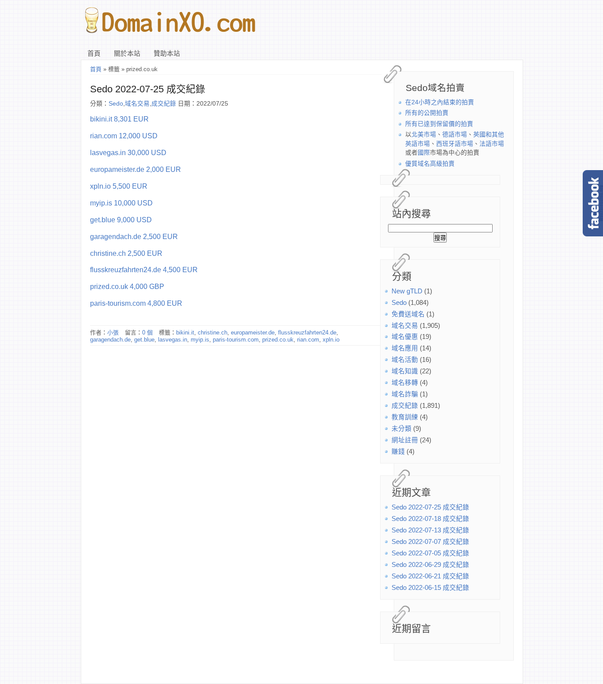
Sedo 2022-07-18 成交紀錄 (430, 518)
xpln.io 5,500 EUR (118, 186)
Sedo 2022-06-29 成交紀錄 (430, 564)
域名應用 (405, 348)
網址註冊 (405, 440)
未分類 (401, 428)
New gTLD (407, 291)
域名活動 (405, 359)
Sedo (399, 302)
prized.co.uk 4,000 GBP (127, 286)
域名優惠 (405, 336)
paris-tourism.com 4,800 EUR (136, 303)
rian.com (308, 339)
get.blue (144, 339)
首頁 (94, 53)
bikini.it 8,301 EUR (119, 119)
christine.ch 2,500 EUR (126, 253)
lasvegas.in (172, 339)
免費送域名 (408, 314)
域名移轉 (405, 382)
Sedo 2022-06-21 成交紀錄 (430, 576)
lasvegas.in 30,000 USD (128, 152)
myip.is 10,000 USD (121, 203)
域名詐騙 (405, 394)
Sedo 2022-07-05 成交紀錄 (430, 553)
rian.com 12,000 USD (124, 136)
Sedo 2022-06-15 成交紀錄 (430, 587)
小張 (113, 332)
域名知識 (405, 371)
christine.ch (212, 332)
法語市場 (491, 144)
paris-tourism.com (236, 339)
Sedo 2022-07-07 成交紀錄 (430, 541)
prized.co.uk (278, 339)
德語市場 (454, 134)
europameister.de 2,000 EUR (135, 169)
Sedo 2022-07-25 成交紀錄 (430, 507)
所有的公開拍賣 (426, 113)
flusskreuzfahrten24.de (307, 332)
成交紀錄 (405, 405)
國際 (424, 152)
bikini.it (185, 332)
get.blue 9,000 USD (121, 220)
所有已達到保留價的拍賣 (439, 124)
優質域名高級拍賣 (430, 163)
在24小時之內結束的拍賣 (439, 102)
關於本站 (127, 53)
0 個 (147, 332)
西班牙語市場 (454, 144)
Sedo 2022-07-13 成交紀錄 (430, 530)
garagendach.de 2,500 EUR (134, 236)
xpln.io (331, 339)
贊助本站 (167, 53)
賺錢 (398, 451)
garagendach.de (110, 339)
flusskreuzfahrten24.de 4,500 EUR (144, 270)
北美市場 (423, 134)
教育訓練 (405, 417)
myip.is (200, 339)
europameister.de (253, 332)
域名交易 (405, 325)
